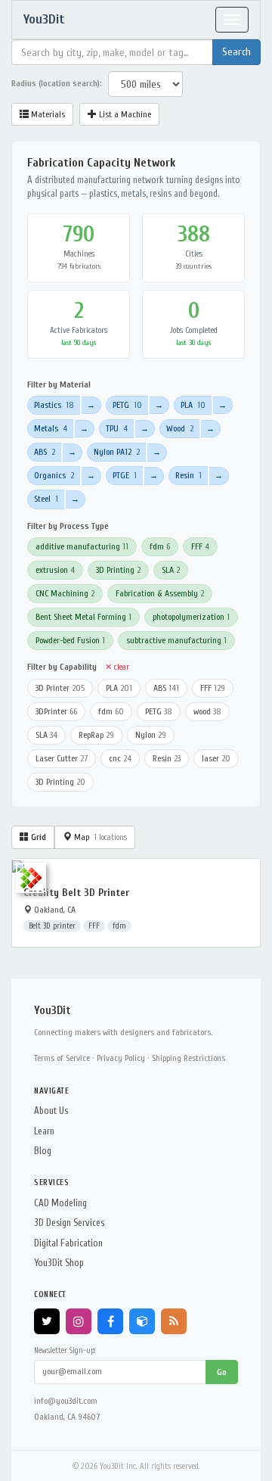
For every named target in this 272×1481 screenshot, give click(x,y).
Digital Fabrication (68, 1243)
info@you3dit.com (65, 1400)
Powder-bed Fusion (70, 640)
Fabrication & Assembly (160, 593)
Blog (42, 1150)
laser (216, 758)
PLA (193, 405)
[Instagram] (78, 1321)
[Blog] (174, 1321)
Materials (47, 114)
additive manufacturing (82, 546)
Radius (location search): (56, 83)
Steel (46, 498)
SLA (171, 570)
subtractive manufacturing (176, 640)
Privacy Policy (121, 1058)
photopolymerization (191, 616)
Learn (44, 1131)
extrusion (55, 570)
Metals (50, 428)
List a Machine (124, 114)
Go (222, 1372)
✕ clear (117, 667)
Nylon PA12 (117, 451)
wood (207, 711)
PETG (127, 405)
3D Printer (60, 688)
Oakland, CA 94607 (67, 1416)
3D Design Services (69, 1222)
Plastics (54, 405)
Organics (54, 475)
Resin (188, 475)
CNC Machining (65, 593)
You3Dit (44, 19)
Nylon (150, 735)
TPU (117, 428)
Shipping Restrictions (188, 1058)
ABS (44, 451)
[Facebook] (110, 1321)
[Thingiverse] (142, 1321)
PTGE (125, 475)
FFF (200, 546)
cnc (120, 758)
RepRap (96, 735)
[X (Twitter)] (47, 1321)
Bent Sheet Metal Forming (83, 616)
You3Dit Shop (59, 1262)
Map (99, 837)
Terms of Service (62, 1058)
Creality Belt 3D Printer (76, 892)
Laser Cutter (62, 758)
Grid (37, 837)
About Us (51, 1110)
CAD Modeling (60, 1203)
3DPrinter (56, 711)
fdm (160, 546)
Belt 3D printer (52, 926)
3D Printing (118, 570)
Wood (179, 428)
